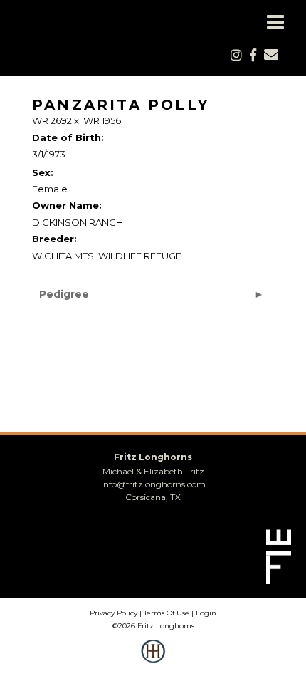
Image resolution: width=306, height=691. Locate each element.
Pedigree (64, 294)
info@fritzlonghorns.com (153, 484)
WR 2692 (52, 120)
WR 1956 (102, 120)
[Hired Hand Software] (153, 661)
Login (206, 613)
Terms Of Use (166, 613)
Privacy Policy (113, 613)
